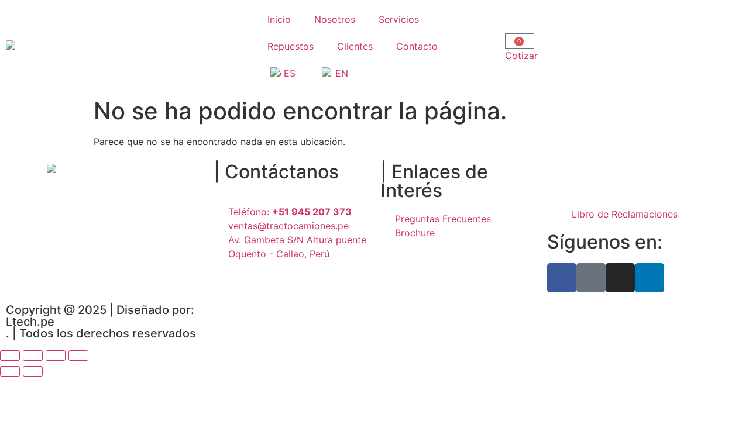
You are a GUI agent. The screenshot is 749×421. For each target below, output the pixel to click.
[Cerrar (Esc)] (78, 355)
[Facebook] (561, 277)
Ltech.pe (30, 322)
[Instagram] (620, 277)
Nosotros (334, 19)
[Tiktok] (591, 277)
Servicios (399, 19)
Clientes (355, 46)
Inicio (279, 19)
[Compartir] (56, 355)
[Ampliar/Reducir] (10, 355)
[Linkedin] (649, 277)
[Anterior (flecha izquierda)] (10, 371)
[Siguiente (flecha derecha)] (33, 371)
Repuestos (290, 46)
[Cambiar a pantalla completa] (33, 355)
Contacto (417, 46)
